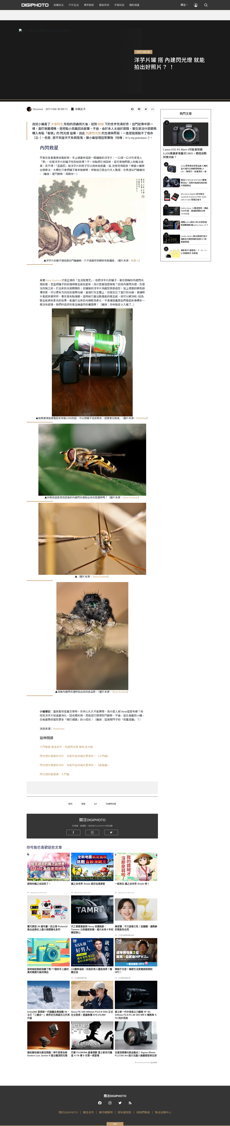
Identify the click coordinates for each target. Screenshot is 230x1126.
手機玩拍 (119, 5)
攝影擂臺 (134, 5)
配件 (71, 804)
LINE (139, 109)
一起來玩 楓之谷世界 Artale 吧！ (132, 883)
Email (152, 109)
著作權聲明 (105, 1112)
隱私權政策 (124, 1112)
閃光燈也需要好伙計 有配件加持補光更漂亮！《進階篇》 (75, 765)
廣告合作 (88, 1112)
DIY (95, 804)
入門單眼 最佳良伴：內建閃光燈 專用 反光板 (66, 747)
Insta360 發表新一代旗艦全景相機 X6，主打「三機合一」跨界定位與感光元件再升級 (48, 1014)
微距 (101, 124)
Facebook (132, 109)
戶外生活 (74, 5)
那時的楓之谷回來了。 (39, 883)
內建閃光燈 (93, 133)
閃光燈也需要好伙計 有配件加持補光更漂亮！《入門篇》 (75, 756)
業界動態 (89, 5)
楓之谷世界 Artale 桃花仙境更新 (88, 883)
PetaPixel (141, 418)
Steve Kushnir (53, 280)
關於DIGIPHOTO (68, 1112)
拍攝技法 (59, 5)
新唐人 (135, 260)
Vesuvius (37, 109)
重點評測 (104, 5)
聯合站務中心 (163, 1112)
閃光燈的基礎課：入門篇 (54, 774)
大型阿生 (57, 124)
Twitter (145, 109)
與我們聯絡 (143, 1112)
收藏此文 (80, 109)
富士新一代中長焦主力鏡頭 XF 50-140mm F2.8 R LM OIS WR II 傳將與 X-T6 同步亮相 (136, 1014)
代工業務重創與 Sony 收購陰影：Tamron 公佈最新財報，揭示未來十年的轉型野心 (92, 929)
